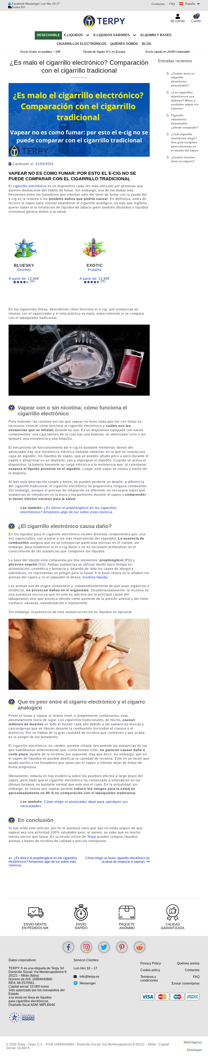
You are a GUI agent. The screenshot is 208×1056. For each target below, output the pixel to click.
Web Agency (193, 1042)
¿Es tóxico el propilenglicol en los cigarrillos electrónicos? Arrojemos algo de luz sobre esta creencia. (43, 861)
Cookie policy (150, 970)
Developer (194, 1050)
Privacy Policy (150, 963)
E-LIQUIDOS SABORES (111, 35)
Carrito (196, 18)
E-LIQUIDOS (73, 35)
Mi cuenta (178, 21)
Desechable (48, 35)
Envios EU (18, 7)
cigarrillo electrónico (30, 186)
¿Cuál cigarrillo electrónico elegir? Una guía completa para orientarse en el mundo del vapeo (184, 142)
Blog (146, 43)
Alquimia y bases (155, 35)
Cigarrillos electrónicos (81, 43)
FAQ (172, 3)
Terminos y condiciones (149, 978)
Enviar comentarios (185, 983)
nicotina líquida (95, 577)
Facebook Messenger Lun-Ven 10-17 (35, 3)
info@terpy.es (89, 976)
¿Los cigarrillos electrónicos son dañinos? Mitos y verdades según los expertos (184, 100)
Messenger (88, 983)
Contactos (158, 3)
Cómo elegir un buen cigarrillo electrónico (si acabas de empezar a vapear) (117, 859)
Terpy (91, 836)
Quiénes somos (124, 43)
